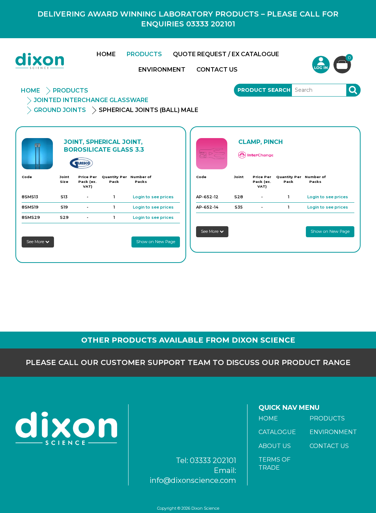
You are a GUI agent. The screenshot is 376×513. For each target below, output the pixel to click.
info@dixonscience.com (192, 480)
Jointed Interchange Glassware (91, 100)
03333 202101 (213, 460)
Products (144, 54)
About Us (274, 445)
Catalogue (277, 432)
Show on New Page (155, 241)
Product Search (264, 90)
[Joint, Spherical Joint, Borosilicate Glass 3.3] (37, 153)
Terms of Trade (274, 463)
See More (35, 241)
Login (321, 64)
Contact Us (217, 69)
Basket (349, 58)
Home (106, 54)
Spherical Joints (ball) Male (148, 109)
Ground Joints (60, 109)
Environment (161, 69)
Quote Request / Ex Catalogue (226, 54)
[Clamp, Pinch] (211, 153)
